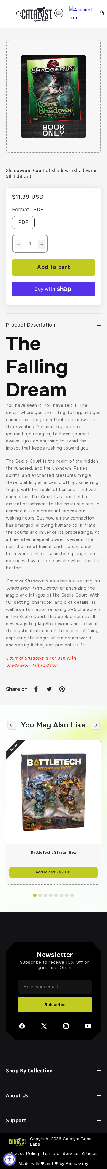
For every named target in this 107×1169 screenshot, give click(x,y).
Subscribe (55, 1004)
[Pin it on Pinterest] (62, 689)
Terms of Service (60, 1153)
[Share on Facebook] (36, 689)
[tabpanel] (53, 96)
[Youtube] (88, 1028)
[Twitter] (44, 1028)
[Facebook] (22, 1028)
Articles (90, 1153)
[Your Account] (82, 14)
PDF (23, 222)
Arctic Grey (77, 1163)
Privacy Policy (24, 1153)
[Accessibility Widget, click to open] (9, 1159)
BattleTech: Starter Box (53, 852)
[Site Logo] (37, 14)
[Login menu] (58, 13)
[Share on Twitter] (49, 689)
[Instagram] (66, 1028)
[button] (19, 14)
